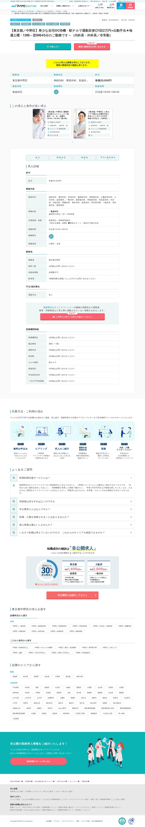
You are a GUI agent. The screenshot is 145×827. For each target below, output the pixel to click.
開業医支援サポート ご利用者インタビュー (74, 810)
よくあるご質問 (119, 799)
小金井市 (127, 698)
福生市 (71, 703)
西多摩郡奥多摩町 (19, 713)
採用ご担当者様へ (15, 781)
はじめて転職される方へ (32, 799)
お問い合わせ (61, 781)
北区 (69, 693)
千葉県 (57, 676)
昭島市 (94, 698)
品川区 (100, 687)
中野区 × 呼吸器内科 (59, 626)
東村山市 (37, 703)
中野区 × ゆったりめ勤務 (43, 647)
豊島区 (59, 693)
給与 (38, 157)
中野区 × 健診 (17, 653)
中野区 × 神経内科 (19, 631)
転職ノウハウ (15, 807)
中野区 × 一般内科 (19, 626)
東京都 (58, 11)
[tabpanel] (52, 124)
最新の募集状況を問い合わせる (92, 46)
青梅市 (73, 698)
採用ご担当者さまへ (96, 1)
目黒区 (110, 687)
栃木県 (25, 676)
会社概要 (49, 821)
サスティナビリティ (68, 821)
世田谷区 (16, 693)
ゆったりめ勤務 (39, 24)
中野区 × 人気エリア (110, 647)
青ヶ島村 (121, 713)
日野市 (25, 703)
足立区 (110, 693)
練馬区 (100, 693)
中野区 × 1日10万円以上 (37, 653)
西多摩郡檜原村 (125, 708)
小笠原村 (16, 719)
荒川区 (78, 693)
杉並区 (48, 693)
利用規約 (28, 781)
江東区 (89, 687)
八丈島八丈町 (107, 713)
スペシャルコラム (83, 807)
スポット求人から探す (64, 791)
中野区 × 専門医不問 (89, 647)
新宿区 (47, 687)
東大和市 (93, 703)
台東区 (68, 687)
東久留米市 (117, 703)
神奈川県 (79, 676)
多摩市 (28, 708)
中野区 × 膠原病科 (75, 631)
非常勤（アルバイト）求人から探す (39, 791)
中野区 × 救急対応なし (21, 647)
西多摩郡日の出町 (107, 708)
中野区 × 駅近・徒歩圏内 (67, 647)
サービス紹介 (15, 799)
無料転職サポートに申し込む (38, 761)
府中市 (83, 698)
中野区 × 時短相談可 (83, 653)
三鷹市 (62, 698)
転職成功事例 (105, 799)
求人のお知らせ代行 (32, 810)
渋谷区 (27, 693)
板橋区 (89, 693)
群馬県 (36, 676)
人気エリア (15, 24)
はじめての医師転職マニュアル (56, 799)
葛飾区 (121, 693)
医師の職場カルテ (49, 810)
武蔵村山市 (17, 708)
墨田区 (78, 687)
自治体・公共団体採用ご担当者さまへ (79, 1)
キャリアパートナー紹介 (79, 799)
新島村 (54, 713)
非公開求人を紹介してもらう (72, 595)
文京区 (57, 687)
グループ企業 (85, 821)
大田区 (121, 687)
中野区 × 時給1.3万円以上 (60, 653)
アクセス (56, 821)
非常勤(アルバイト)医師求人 (45, 11)
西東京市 (75, 708)
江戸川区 (16, 698)
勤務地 (84, 157)
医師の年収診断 (16, 810)
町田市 (115, 698)
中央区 (27, 687)
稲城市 (39, 708)
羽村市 (50, 708)
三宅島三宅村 (80, 713)
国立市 (60, 703)
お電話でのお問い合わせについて (126, 1)
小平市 (15, 703)
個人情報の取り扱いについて (44, 781)
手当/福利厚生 (108, 157)
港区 (37, 687)
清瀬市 (105, 703)
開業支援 (84, 781)
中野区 (65, 11)
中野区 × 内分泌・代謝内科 (102, 626)
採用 (77, 821)
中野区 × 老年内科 (38, 631)
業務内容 (61, 157)
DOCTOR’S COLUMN (31, 807)
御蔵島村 (94, 713)
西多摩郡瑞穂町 (89, 708)
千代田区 (16, 687)
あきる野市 (62, 708)
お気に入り (54, 46)
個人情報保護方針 (97, 821)
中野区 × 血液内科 (56, 631)
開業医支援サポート (112, 807)
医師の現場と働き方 (66, 807)
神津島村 (66, 713)
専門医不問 (65, 24)
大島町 (33, 713)
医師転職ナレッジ (49, 807)
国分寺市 (49, 703)
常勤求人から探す (17, 791)
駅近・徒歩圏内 (52, 24)
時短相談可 (26, 24)
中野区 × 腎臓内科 (124, 626)
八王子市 (28, 698)
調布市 (105, 698)
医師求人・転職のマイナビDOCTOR (22, 11)
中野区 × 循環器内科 (38, 626)
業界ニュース (97, 807)
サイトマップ (74, 781)
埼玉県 (47, 676)
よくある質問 (112, 1)
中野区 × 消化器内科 (79, 626)
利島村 (44, 713)
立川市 (39, 698)
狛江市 (82, 703)
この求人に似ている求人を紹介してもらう (74, 317)
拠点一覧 (105, 1)
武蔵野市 (51, 698)
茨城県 (15, 676)
